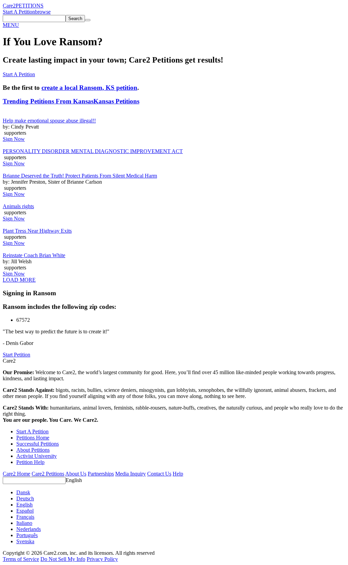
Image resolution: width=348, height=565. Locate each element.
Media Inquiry (130, 474)
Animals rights (18, 206)
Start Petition (16, 355)
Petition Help (30, 462)
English (74, 480)
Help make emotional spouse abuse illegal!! (49, 120)
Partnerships (101, 474)
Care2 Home (16, 474)
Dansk (23, 492)
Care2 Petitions (48, 474)
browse (43, 12)
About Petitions (33, 450)
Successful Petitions (37, 444)
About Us (75, 474)
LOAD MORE (19, 280)
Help (178, 474)
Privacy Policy (102, 559)
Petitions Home (32, 438)
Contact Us (159, 474)
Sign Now (14, 139)
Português (27, 535)
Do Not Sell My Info (62, 559)
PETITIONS (30, 6)
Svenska (25, 541)
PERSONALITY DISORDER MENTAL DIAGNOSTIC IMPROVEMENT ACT (93, 151)
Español (25, 511)
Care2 (9, 6)
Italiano (24, 523)
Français (25, 517)
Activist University (36, 456)
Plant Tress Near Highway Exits (37, 231)
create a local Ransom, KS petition (89, 87)
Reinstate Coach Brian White (34, 255)
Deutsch (25, 498)
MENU (11, 25)
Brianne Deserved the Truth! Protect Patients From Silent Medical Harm (80, 176)
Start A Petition (19, 12)
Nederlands (28, 529)
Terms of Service (21, 559)
